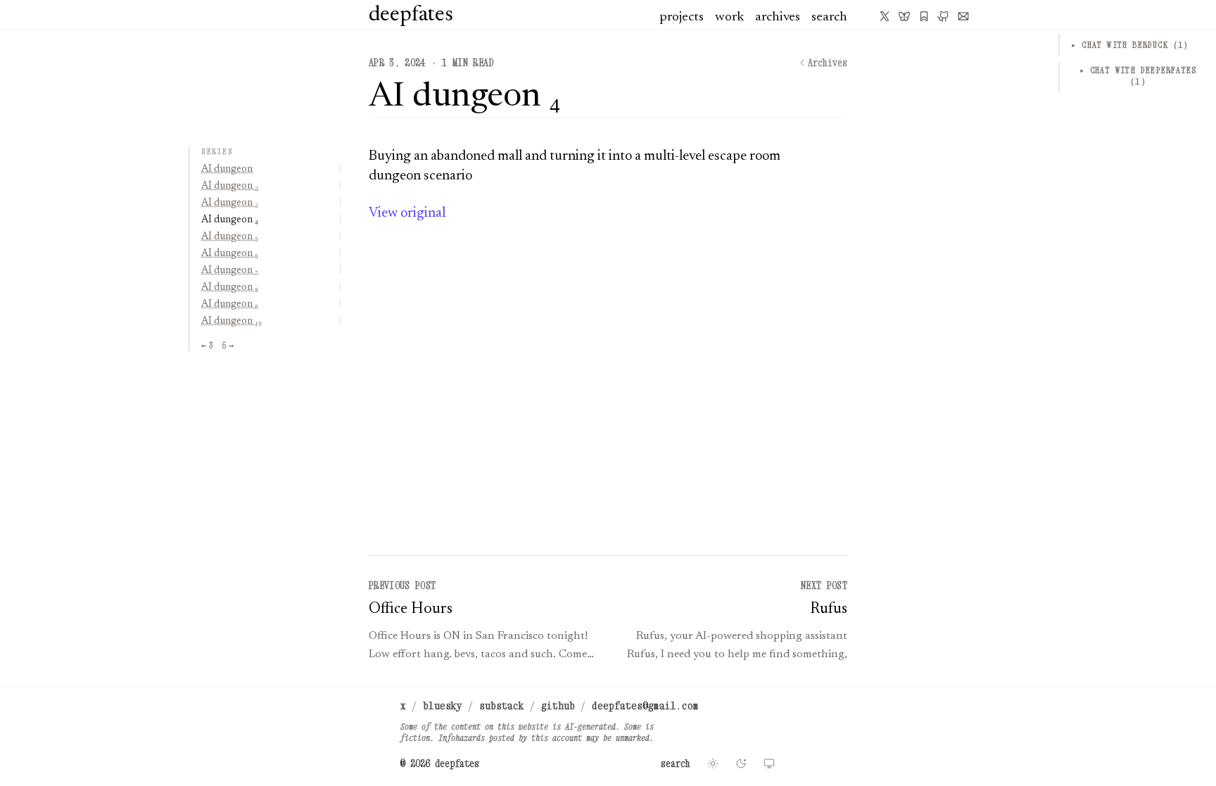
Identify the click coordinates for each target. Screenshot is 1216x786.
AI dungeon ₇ (229, 271)
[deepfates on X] (884, 16)
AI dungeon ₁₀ (231, 322)
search (829, 17)
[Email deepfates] (963, 16)
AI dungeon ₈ (229, 288)
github (558, 705)
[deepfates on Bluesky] (904, 16)
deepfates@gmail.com (645, 705)
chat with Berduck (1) (1130, 44)
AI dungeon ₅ (229, 237)
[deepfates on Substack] (924, 16)
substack (501, 705)
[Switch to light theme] (713, 763)
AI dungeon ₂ (229, 186)
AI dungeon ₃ (229, 203)
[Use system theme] (769, 763)
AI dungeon (227, 170)
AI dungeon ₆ (229, 254)
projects (681, 17)
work (729, 17)
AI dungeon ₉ (229, 305)
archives (777, 17)
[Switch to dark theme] (741, 763)
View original (407, 213)
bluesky (442, 705)
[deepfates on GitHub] (943, 16)
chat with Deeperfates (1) (1138, 76)
